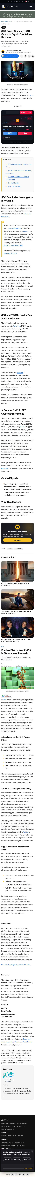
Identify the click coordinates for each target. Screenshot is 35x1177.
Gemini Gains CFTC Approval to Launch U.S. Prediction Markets (16, 640)
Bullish (7, 1159)
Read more (6, 1097)
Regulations (7, 21)
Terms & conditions (17, 1146)
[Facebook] (11, 1)
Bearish (17, 1159)
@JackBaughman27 (16, 228)
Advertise (4, 1123)
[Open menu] (31, 6)
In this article (7, 159)
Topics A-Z (21, 1135)
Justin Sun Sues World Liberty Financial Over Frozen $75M (16, 612)
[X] (22, 1)
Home (2, 21)
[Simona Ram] (3, 51)
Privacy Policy (14, 1042)
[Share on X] (21, 56)
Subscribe (17, 540)
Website (4, 965)
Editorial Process (19, 1126)
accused (20, 373)
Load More (17, 1107)
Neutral (27, 1159)
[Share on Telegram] (33, 56)
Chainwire (6, 664)
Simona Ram (17, 50)
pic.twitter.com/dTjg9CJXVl (13, 245)
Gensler (23, 427)
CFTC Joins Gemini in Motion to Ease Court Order (15, 584)
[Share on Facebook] (25, 56)
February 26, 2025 (10, 253)
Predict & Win (26, 112)
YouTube (27, 965)
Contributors (21, 1123)
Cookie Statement (7, 1142)
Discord (20, 965)
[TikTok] (9, 1)
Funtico (4, 700)
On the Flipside (13, 183)
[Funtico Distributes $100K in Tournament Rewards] (8, 1082)
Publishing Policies (7, 1129)
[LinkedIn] (17, 1)
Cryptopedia (12, 1135)
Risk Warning (27, 1042)
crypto (31, 95)
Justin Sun (16, 326)
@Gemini (26, 231)
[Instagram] (19, 1)
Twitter (25, 832)
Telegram (13, 965)
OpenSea (4, 468)
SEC (12, 21)
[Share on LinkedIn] (29, 56)
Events (3, 1135)
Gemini (10, 548)
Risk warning (5, 1146)
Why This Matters (14, 186)
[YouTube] (14, 1)
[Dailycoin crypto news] (10, 6)
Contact (12, 1123)
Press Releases (6, 1126)
